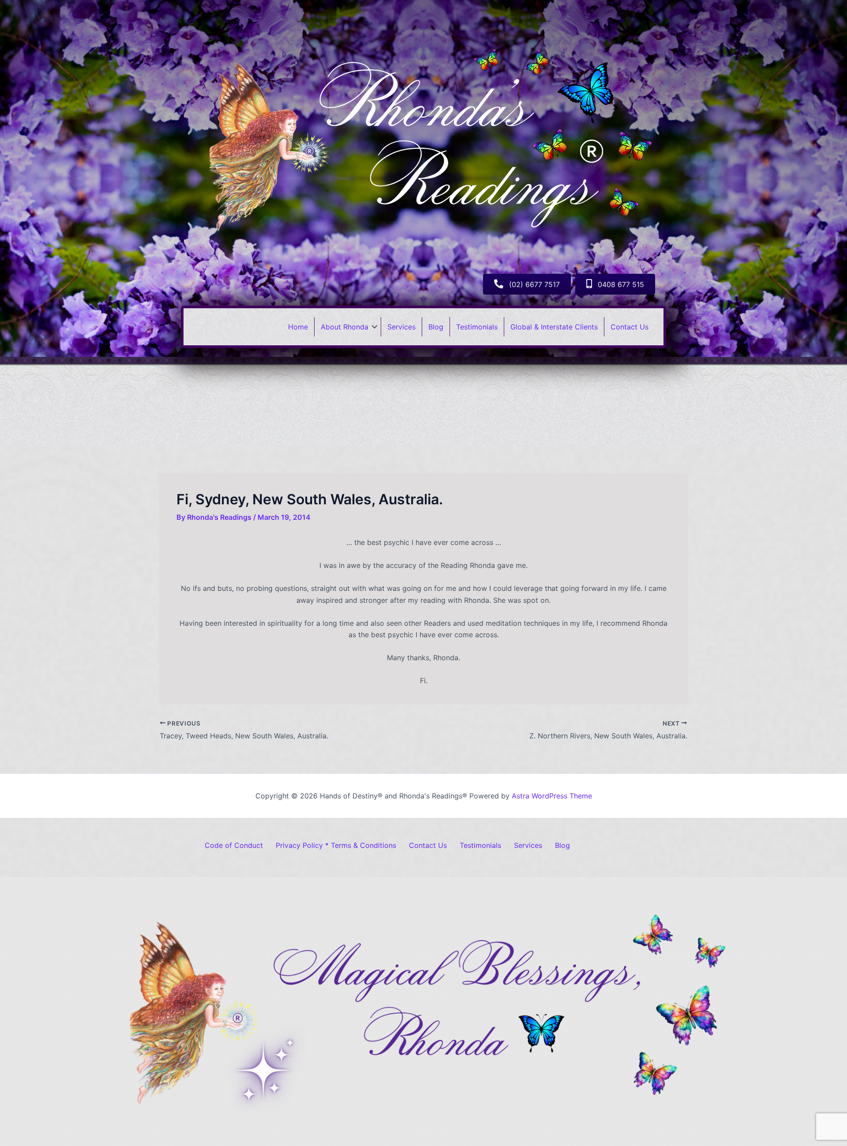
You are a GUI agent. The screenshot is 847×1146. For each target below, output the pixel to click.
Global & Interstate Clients (554, 326)
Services (401, 326)
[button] (374, 327)
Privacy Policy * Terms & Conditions (336, 845)
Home (298, 326)
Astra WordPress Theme (552, 795)
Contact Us (629, 326)
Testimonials (477, 326)
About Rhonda (344, 326)
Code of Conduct (234, 845)
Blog (435, 326)
